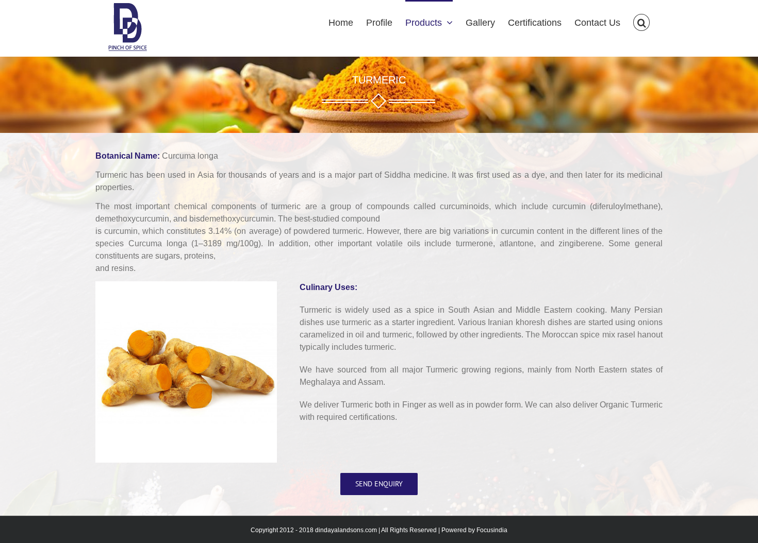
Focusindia (491, 530)
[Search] (641, 21)
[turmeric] (186, 286)
